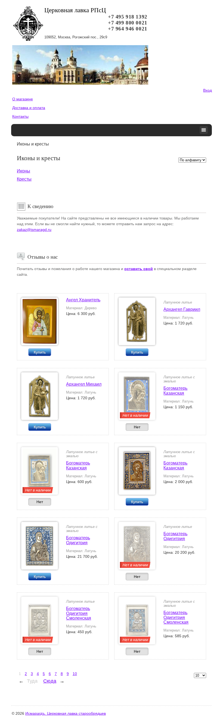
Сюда (49, 681)
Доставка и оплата (28, 108)
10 (75, 674)
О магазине (22, 99)
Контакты (20, 116)
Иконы (23, 171)
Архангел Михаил (83, 384)
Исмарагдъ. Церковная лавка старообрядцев (65, 713)
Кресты (24, 179)
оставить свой (138, 269)
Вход (207, 90)
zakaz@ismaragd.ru (34, 229)
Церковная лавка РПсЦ (75, 10)
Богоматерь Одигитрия (78, 540)
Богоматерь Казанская (175, 390)
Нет (137, 427)
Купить (40, 352)
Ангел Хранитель (83, 300)
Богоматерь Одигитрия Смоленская (78, 613)
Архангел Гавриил (181, 309)
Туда (32, 681)
